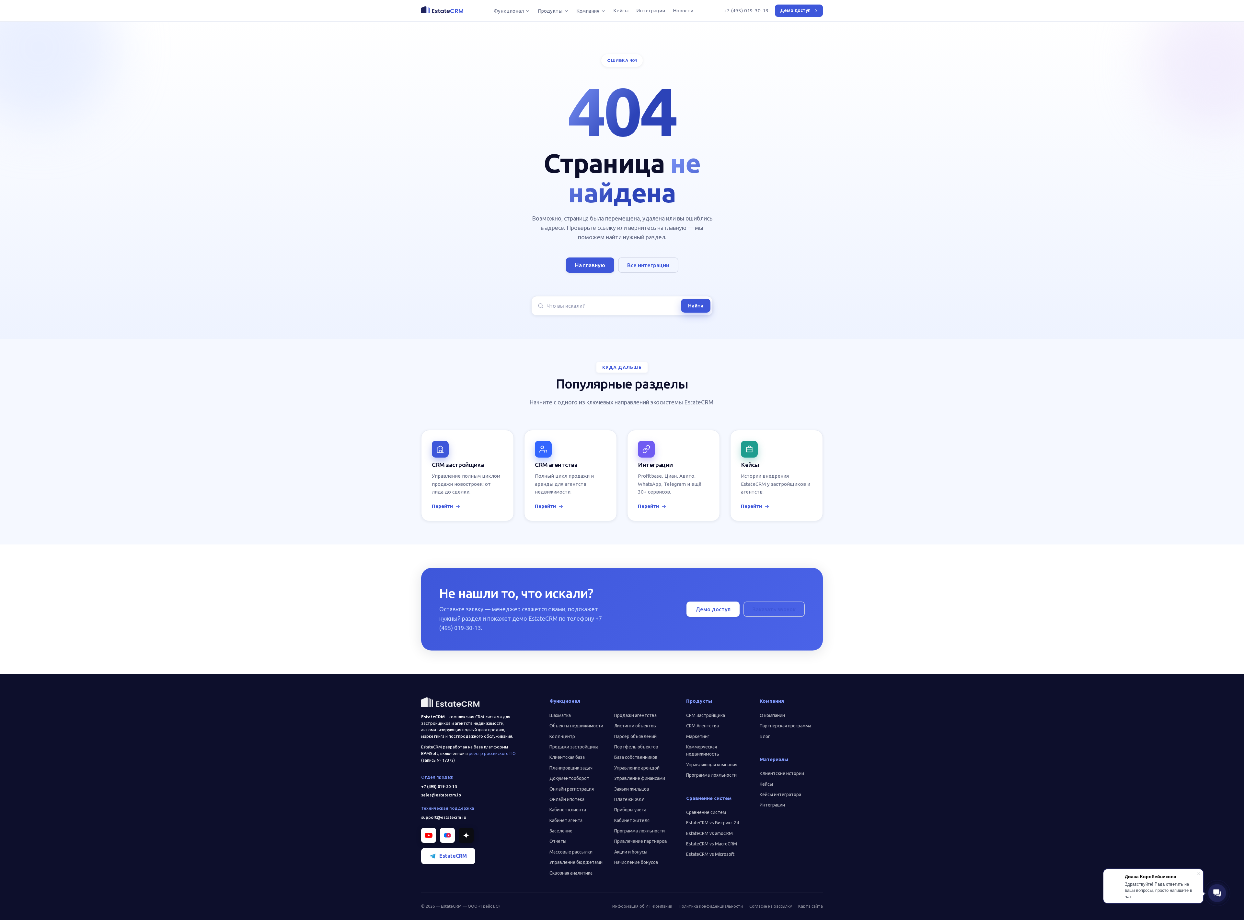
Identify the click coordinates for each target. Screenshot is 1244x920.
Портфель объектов (636, 746)
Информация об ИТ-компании (642, 906)
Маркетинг (697, 736)
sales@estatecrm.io (441, 795)
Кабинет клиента (567, 809)
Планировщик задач (571, 768)
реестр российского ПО (492, 753)
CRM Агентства (702, 725)
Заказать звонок (774, 609)
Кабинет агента (565, 820)
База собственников (636, 757)
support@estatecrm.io (443, 817)
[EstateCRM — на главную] (442, 9)
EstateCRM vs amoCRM (709, 833)
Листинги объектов (635, 725)
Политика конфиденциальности (711, 906)
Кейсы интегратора (780, 794)
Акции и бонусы (630, 851)
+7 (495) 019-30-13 (746, 10)
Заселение (560, 830)
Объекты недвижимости (576, 725)
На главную (590, 265)
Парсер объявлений (635, 736)
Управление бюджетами (576, 862)
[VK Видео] (447, 835)
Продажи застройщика (573, 746)
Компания (587, 11)
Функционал (509, 11)
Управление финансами (639, 778)
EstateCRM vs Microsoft (710, 854)
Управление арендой (637, 768)
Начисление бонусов (636, 862)
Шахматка (560, 715)
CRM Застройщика (705, 715)
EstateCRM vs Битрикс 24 (712, 822)
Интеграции (650, 10)
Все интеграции (648, 265)
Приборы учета (630, 809)
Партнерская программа (785, 725)
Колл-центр (562, 736)
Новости (683, 10)
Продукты (550, 11)
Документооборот (569, 778)
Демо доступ (795, 10)
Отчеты (557, 841)
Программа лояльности (639, 830)
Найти (695, 305)
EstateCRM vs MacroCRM (711, 843)
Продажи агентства (635, 715)
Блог (765, 736)
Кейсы (620, 10)
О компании (772, 715)
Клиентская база (567, 757)
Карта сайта (810, 906)
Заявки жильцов (631, 789)
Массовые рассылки (571, 851)
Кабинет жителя (632, 820)
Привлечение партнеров (640, 841)
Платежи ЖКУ (629, 799)
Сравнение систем (706, 812)
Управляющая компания (711, 764)
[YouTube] (428, 835)
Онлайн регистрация (571, 789)
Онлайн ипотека (566, 799)
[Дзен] (466, 835)
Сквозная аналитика (571, 873)
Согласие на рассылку (770, 906)
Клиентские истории (782, 773)
